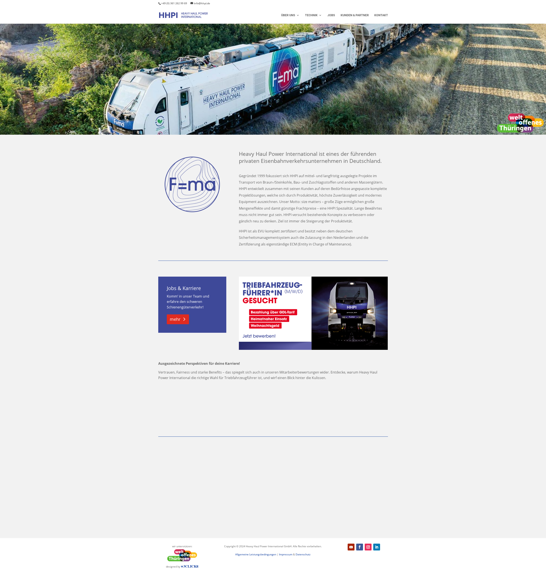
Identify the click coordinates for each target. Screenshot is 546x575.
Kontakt (381, 15)
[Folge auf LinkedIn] (376, 547)
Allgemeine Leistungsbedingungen (255, 554)
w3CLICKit (189, 566)
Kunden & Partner (355, 15)
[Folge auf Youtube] (351, 547)
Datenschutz (303, 554)
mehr (175, 319)
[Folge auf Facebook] (359, 547)
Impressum (285, 554)
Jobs (331, 15)
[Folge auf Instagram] (368, 547)
